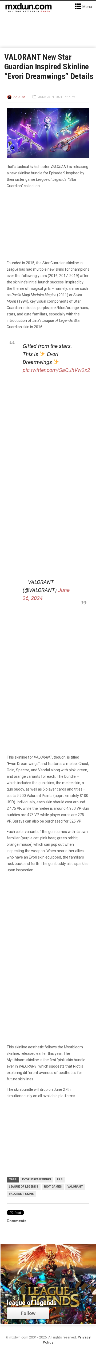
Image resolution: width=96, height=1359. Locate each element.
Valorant (75, 1186)
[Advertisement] (48, 929)
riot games (53, 1186)
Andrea (19, 97)
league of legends (23, 1186)
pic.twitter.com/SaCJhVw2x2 (56, 370)
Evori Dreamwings (36, 1179)
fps (60, 1179)
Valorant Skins (21, 1194)
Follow (28, 1313)
